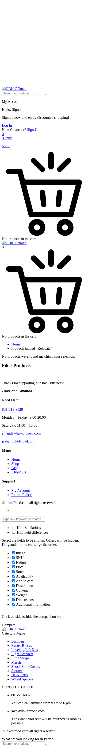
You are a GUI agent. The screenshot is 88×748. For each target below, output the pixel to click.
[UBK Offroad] (14, 89)
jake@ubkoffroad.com (18, 441)
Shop (15, 464)
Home (15, 344)
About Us (18, 472)
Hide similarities (28, 528)
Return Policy (21, 495)
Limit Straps (20, 658)
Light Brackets (22, 654)
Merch (16, 662)
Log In (7, 125)
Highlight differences (32, 532)
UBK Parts (19, 675)
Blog (15, 468)
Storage (17, 671)
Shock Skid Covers (25, 667)
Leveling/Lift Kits (24, 650)
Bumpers (18, 641)
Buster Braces (21, 645)
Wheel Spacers (22, 679)
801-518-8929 (12, 409)
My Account (20, 491)
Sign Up (33, 130)
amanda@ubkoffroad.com (21, 433)
